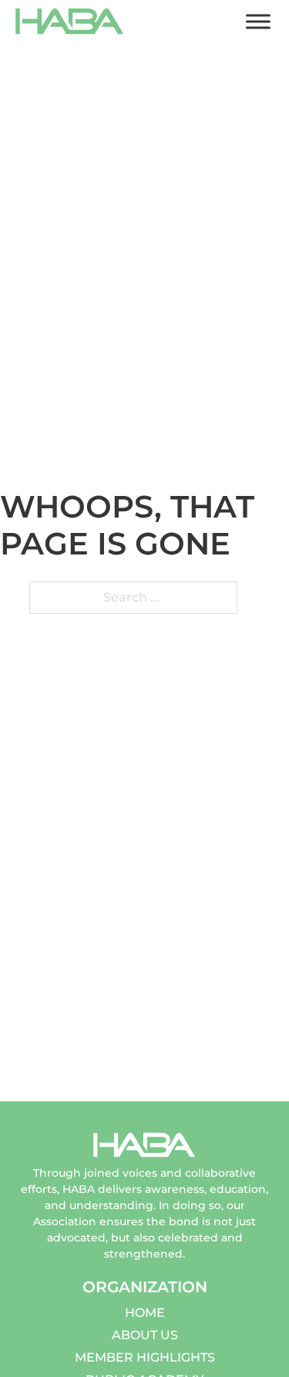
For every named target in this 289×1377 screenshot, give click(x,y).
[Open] (258, 21)
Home (145, 1312)
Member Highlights (145, 1357)
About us (145, 1335)
